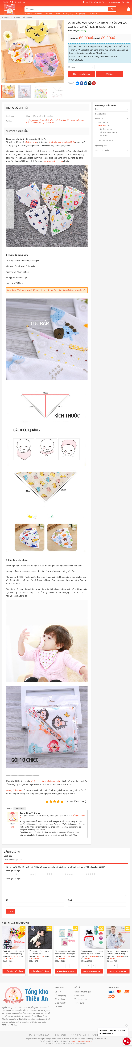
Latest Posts (19, 809)
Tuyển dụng (79, 1002)
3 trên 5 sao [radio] (40, 874)
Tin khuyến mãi (81, 999)
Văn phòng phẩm (102, 150)
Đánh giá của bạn (13, 870)
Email (70, 900)
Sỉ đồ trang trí (92, 14)
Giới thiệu (21, 2)
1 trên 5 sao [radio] (10, 874)
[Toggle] (127, 109)
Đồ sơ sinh (27, 17)
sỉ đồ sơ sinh (31, 142)
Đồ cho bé (101, 122)
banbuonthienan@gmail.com (82, 1041)
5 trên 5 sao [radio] (79, 874)
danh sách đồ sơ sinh (53, 161)
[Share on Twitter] (86, 83)
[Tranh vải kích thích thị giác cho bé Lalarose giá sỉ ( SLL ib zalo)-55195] (14, 937)
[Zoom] (4, 80)
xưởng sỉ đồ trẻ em (46, 122)
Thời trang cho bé (104, 140)
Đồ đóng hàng (68, 14)
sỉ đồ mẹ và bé (53, 781)
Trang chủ (6, 17)
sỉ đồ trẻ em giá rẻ (52, 120)
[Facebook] (12, 827)
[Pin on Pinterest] (94, 83)
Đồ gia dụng (80, 14)
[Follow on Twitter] (15, 2)
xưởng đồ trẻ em (68, 120)
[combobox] (66, 9)
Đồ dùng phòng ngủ (107, 132)
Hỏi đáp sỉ (28, 14)
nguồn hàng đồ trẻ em (35, 120)
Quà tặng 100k (101, 145)
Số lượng (71, 67)
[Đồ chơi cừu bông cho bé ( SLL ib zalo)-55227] (40, 937)
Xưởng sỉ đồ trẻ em (14, 790)
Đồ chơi (57, 14)
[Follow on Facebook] (10, 2)
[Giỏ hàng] (128, 9)
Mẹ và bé (49, 14)
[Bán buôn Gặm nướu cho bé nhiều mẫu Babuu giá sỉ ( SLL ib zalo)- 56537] (66, 937)
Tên (8, 900)
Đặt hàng (110, 74)
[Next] (62, 52)
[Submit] (112, 9)
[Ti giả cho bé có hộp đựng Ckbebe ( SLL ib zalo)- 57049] (118, 937)
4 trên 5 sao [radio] (59, 874)
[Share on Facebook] (81, 83)
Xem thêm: (46, 290)
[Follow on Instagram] (12, 2)
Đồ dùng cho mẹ (106, 129)
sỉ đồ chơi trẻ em (38, 781)
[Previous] (3, 52)
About (9, 809)
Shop (28, 116)
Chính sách (39, 14)
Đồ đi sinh (104, 135)
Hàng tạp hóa (100, 113)
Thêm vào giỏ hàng (81, 74)
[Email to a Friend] (90, 83)
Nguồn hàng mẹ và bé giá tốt (61, 142)
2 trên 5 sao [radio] (24, 874)
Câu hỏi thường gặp (83, 991)
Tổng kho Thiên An (30, 813)
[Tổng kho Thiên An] (12, 816)
